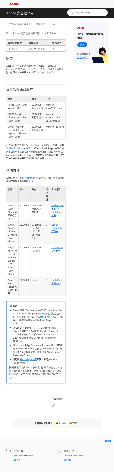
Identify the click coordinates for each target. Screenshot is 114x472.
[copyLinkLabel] (53, 406)
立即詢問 (16, 460)
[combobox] (87, 12)
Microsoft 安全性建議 (57, 249)
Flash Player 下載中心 (57, 207)
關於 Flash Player (17, 148)
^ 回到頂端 (106, 440)
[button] (99, 4)
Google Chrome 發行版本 (56, 228)
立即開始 (67, 460)
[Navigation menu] (4, 4)
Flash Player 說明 (28, 359)
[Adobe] (14, 4)
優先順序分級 (28, 177)
